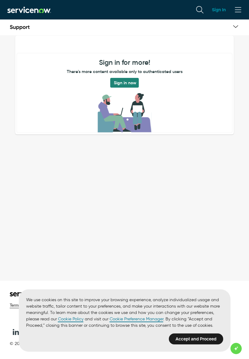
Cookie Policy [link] (71, 319)
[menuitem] (200, 10)
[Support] (20, 27)
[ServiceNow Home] (29, 9)
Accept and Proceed (196, 339)
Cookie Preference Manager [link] (136, 319)
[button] (16, 332)
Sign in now (125, 82)
